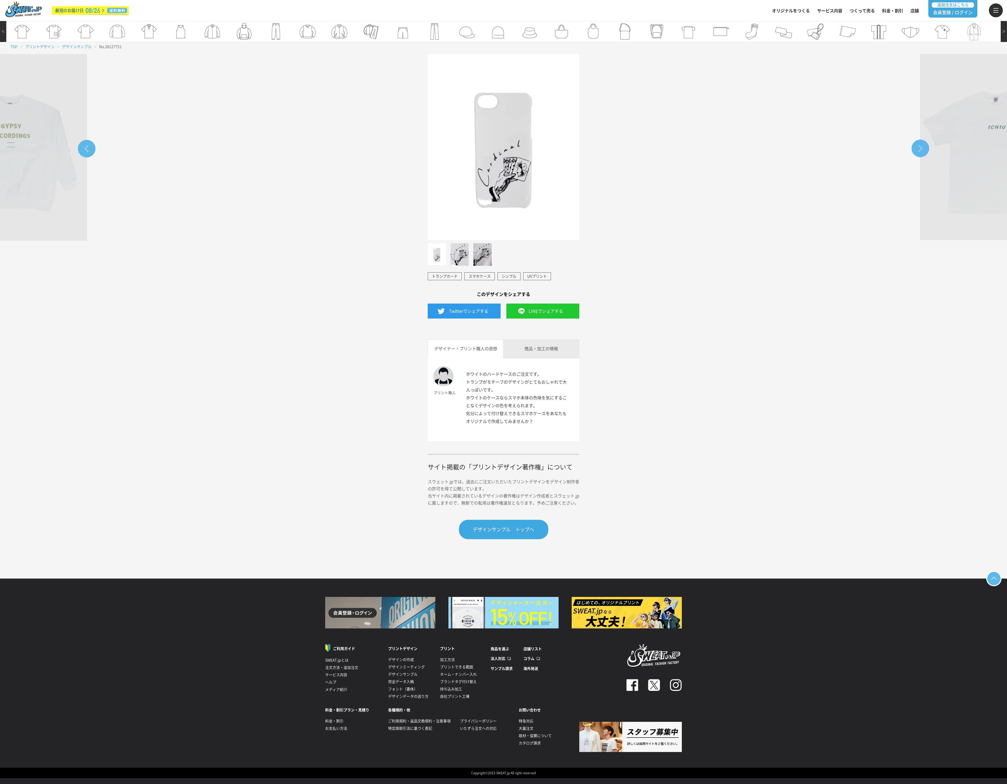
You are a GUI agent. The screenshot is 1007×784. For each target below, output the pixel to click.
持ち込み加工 (451, 689)
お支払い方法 (336, 728)
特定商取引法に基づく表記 (410, 728)
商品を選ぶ (500, 649)
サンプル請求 (502, 668)
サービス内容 (829, 11)
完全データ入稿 (401, 682)
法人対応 (498, 658)
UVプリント (537, 276)
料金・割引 (892, 11)
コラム (528, 658)
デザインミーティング (406, 667)
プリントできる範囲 (456, 667)
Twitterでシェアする (468, 311)
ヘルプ (330, 682)
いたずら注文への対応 (478, 728)
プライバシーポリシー (478, 721)
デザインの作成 (401, 659)
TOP (14, 47)
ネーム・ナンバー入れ (458, 674)
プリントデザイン (40, 47)
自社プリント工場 (454, 696)
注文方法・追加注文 (341, 667)
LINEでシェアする (546, 311)
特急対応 (526, 721)
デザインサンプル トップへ (503, 529)
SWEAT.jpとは (337, 660)
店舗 (914, 11)
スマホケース (480, 276)
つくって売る (862, 11)
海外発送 (530, 668)
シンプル (509, 276)
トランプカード (445, 276)
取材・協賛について (535, 736)
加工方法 (447, 659)
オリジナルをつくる (791, 11)
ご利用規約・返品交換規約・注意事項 (419, 721)
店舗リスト (532, 649)
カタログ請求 (530, 743)
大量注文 (526, 728)
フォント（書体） (402, 689)
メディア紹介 (336, 689)
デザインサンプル (77, 47)
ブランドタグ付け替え (458, 682)
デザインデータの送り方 (408, 696)
